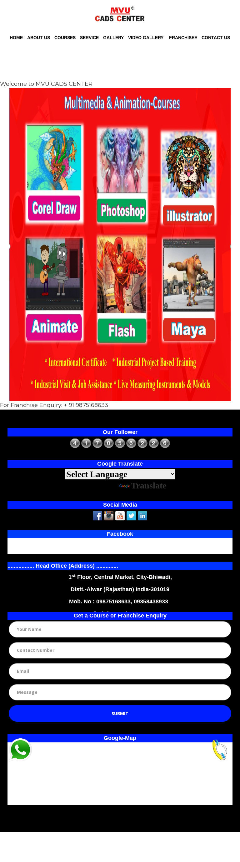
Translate (148, 485)
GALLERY (113, 37)
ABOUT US (38, 37)
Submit (120, 713)
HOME (16, 37)
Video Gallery (145, 37)
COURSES (65, 37)
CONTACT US (216, 37)
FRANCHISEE (182, 37)
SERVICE (89, 37)
